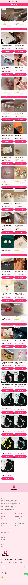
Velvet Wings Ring (6, 271)
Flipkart (3, 539)
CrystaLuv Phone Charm (7, 406)
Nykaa (2, 546)
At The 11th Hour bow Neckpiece (19, 317)
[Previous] (1, 1)
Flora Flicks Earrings (6, 340)
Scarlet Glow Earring (6, 249)
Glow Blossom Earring (7, 157)
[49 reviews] (8, 24)
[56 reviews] (8, 46)
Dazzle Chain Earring (19, 67)
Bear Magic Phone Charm (7, 384)
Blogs (2, 528)
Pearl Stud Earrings (18, 157)
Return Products (19, 528)
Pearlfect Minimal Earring (20, 45)
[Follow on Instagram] (6, 573)
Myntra (3, 537)
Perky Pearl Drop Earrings (7, 91)
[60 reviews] (20, 23)
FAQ (2, 518)
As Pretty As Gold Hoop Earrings (7, 363)
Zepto (2, 544)
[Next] (26, 1)
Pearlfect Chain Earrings (20, 249)
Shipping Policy (18, 521)
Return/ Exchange (19, 523)
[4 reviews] (8, 204)
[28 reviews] (8, 70)
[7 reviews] (20, 92)
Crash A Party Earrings (7, 113)
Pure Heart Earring (18, 135)
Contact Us (4, 521)
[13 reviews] (8, 92)
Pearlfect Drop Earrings (19, 21)
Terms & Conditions (19, 518)
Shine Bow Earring (18, 113)
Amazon (3, 534)
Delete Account (18, 525)
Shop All (3, 516)
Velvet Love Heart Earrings (6, 317)
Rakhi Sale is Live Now (14, 1)
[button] (4, 24)
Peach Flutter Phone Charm (6, 429)
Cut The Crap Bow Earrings (18, 226)
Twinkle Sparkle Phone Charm (19, 429)
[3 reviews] (20, 204)
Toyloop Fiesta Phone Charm (7, 451)
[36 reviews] (20, 46)
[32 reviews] (8, 114)
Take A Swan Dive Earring (7, 135)
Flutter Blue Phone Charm (18, 407)
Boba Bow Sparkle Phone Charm (20, 451)
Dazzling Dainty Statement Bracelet (19, 294)
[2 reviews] (8, 228)
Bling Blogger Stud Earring (6, 22)
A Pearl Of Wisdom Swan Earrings (7, 180)
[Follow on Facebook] (2, 573)
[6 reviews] (8, 272)
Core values (4, 525)
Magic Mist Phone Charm (20, 384)
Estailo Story (4, 523)
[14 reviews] (20, 114)
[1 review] (20, 228)
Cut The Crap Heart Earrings (6, 226)
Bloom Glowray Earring (7, 203)
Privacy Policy (18, 516)
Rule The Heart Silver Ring (6, 294)
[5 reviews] (8, 136)
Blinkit (2, 541)
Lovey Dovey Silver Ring (20, 271)
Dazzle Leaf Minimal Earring (6, 68)
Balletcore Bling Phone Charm (7, 473)
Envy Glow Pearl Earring (20, 180)
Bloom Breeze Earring (7, 45)
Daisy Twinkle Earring (19, 203)
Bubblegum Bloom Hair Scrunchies (19, 363)
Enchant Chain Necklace (20, 340)
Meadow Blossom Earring (20, 91)
